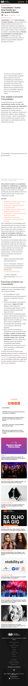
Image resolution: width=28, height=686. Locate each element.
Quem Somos (14, 661)
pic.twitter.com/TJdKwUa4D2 (12, 271)
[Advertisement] (14, 58)
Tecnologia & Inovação (7, 575)
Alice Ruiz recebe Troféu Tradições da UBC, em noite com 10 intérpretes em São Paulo (13, 482)
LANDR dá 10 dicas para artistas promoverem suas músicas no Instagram (13, 412)
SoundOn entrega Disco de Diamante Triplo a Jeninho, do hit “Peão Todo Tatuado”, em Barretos (13, 419)
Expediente (14, 659)
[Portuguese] (21, 1)
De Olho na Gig (5, 527)
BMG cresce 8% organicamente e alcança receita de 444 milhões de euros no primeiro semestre (13, 432)
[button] (9, 403)
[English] (19, 1)
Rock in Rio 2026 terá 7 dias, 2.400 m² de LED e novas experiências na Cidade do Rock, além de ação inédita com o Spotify (13, 601)
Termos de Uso (14, 664)
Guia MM (14, 651)
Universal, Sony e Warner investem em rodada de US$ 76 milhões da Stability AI (13, 577)
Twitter (12, 20)
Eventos (15, 598)
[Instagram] (14, 670)
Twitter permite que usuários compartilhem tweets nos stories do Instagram (13, 219)
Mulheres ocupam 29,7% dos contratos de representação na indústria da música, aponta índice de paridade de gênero (13, 458)
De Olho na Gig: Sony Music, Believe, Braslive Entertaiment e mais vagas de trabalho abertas (13, 529)
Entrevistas (14, 647)
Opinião (14, 654)
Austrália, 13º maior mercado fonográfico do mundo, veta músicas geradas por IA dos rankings (12, 506)
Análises (3, 455)
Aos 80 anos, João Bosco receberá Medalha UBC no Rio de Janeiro (13, 425)
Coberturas (14, 656)
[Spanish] (23, 1)
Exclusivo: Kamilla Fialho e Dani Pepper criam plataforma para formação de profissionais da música (13, 554)
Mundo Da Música (5, 5)
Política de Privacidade (14, 662)
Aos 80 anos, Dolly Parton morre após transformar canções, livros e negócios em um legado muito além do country (13, 626)
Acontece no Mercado (7, 479)
